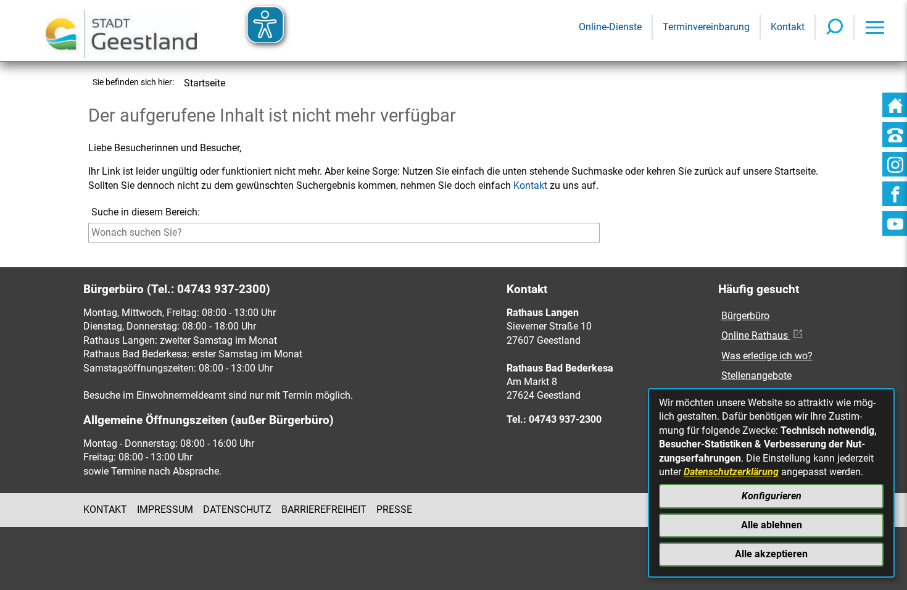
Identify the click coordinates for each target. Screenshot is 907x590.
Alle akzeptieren (771, 554)
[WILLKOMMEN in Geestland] (121, 30)
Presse (394, 509)
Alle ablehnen (771, 525)
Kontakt (530, 185)
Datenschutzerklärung (731, 472)
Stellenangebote (756, 375)
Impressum (165, 509)
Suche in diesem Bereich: (145, 212)
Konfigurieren (771, 496)
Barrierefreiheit (324, 509)
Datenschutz (237, 509)
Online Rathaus (755, 335)
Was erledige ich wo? (767, 356)
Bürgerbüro (745, 316)
